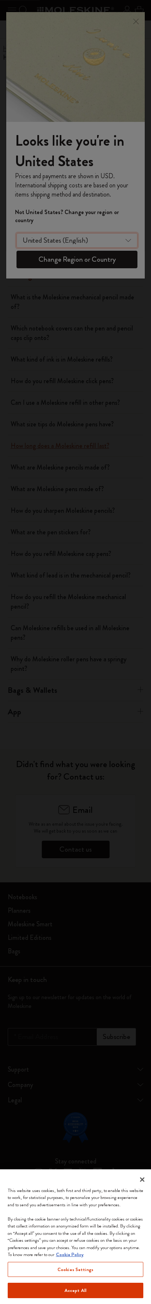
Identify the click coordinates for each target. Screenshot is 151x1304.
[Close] (142, 1180)
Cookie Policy (70, 1254)
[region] (75, 1236)
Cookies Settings (75, 1269)
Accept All (75, 1290)
